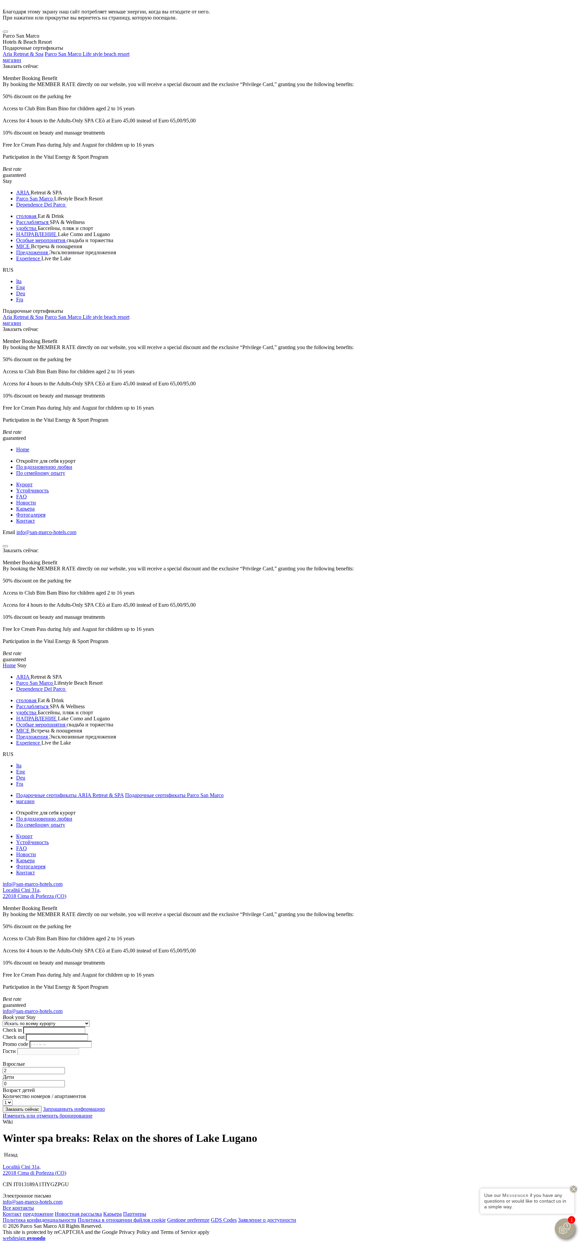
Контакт (25, 521)
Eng (20, 287)
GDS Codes (224, 1220)
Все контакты (18, 1208)
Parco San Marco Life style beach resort (87, 54)
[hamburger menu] (5, 32)
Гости (9, 1051)
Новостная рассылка (78, 1214)
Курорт (24, 484)
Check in (12, 1030)
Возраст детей (19, 1090)
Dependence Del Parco (41, 205)
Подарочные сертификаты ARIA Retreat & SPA (70, 795)
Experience (28, 258)
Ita (19, 281)
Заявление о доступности (267, 1220)
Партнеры (134, 1214)
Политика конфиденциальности (39, 1220)
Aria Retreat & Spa (23, 54)
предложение (38, 1214)
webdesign (24, 1238)
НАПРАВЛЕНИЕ (37, 234)
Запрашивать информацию (74, 1109)
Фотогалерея (30, 515)
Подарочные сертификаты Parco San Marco (174, 795)
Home (22, 449)
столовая (27, 216)
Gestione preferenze (188, 1220)
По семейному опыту (40, 473)
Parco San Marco (35, 198)
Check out (14, 1037)
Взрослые (14, 1064)
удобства (27, 228)
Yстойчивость (32, 490)
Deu (20, 293)
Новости (26, 502)
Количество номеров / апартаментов (44, 1096)
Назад (10, 1155)
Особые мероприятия (41, 240)
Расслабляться (33, 222)
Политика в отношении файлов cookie (122, 1220)
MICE (23, 246)
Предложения (32, 252)
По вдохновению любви (44, 467)
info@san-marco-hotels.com (46, 532)
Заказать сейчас (20, 66)
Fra (19, 299)
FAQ (21, 496)
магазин (12, 60)
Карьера (25, 509)
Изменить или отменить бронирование (47, 1116)
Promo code (15, 1044)
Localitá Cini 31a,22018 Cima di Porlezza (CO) (34, 893)
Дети (8, 1077)
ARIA (23, 192)
